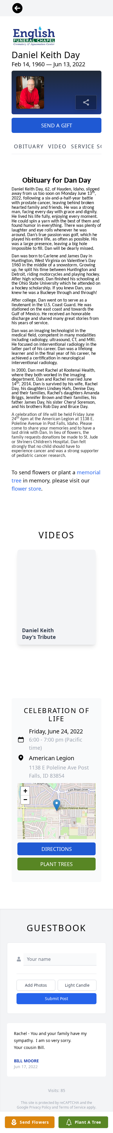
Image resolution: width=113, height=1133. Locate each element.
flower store (26, 488)
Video (57, 146)
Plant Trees (56, 864)
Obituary (28, 146)
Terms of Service (72, 1107)
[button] (56, 805)
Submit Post (56, 998)
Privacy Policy (40, 1107)
